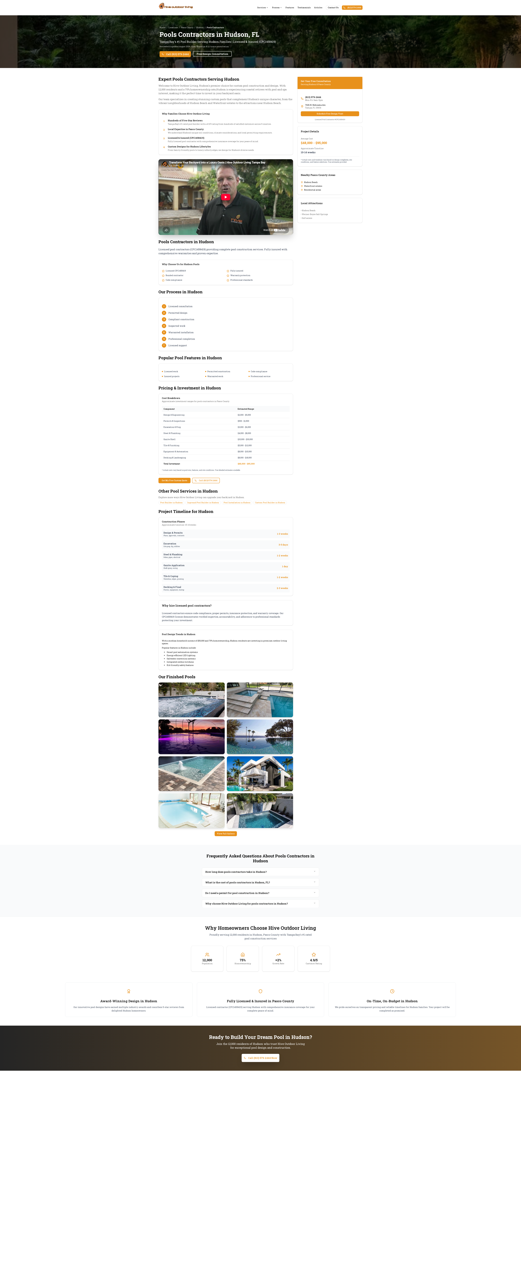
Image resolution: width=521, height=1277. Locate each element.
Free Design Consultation (212, 54)
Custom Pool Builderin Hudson (270, 502)
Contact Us (333, 7)
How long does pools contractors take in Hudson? (236, 871)
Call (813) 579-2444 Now (262, 1058)
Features (289, 7)
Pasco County (187, 27)
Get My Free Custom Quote (174, 480)
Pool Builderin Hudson (171, 502)
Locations (173, 27)
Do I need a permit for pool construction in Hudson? (237, 893)
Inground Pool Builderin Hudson (203, 502)
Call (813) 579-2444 (177, 54)
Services (261, 7)
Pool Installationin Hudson (237, 502)
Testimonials (304, 7)
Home (163, 27)
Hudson (200, 27)
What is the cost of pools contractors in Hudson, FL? (237, 882)
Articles (318, 7)
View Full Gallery (226, 833)
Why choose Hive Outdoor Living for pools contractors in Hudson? (246, 903)
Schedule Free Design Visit (330, 113)
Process (275, 7)
